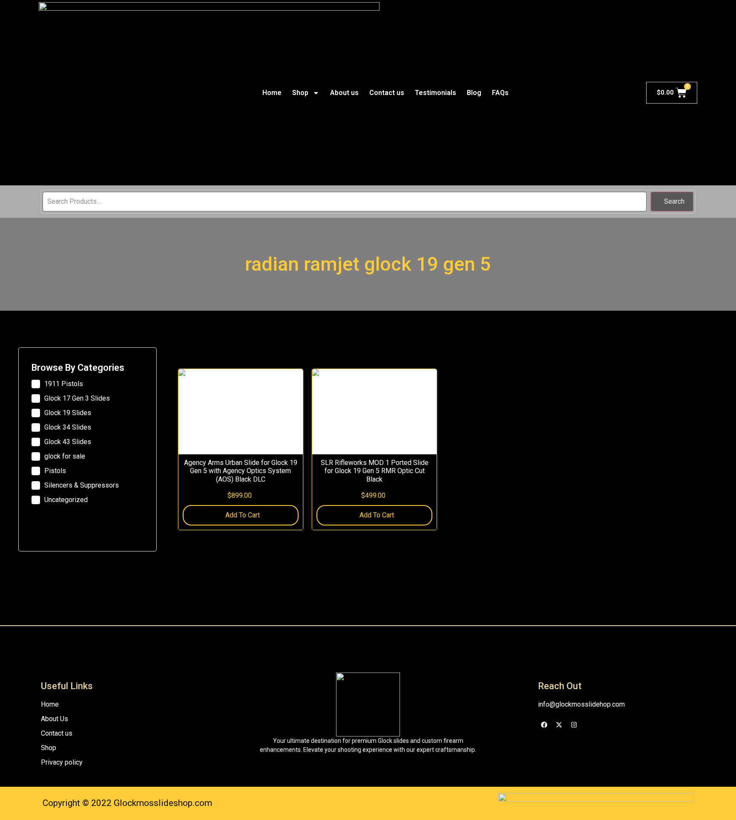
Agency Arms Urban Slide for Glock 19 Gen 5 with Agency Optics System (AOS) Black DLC (240, 471)
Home (272, 93)
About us (344, 93)
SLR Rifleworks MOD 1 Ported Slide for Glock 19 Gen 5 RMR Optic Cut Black (374, 471)
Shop (300, 93)
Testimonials (435, 93)
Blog (474, 93)
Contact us (386, 93)
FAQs (500, 93)
